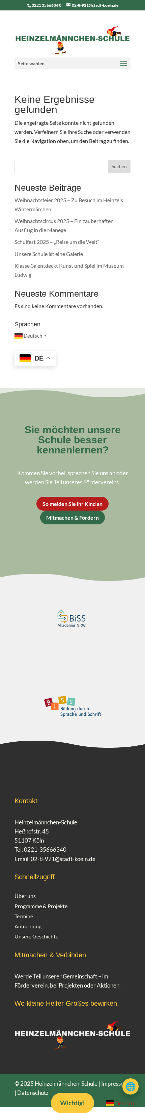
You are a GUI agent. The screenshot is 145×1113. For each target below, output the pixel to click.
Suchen (119, 166)
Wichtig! (72, 1103)
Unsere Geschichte (36, 936)
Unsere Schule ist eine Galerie (48, 254)
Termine (23, 916)
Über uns (25, 896)
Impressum (114, 1083)
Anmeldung (27, 926)
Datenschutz (33, 1092)
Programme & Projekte (40, 906)
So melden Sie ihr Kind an (72, 503)
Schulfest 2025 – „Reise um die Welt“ (56, 241)
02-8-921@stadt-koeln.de (63, 858)
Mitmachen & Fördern (72, 517)
